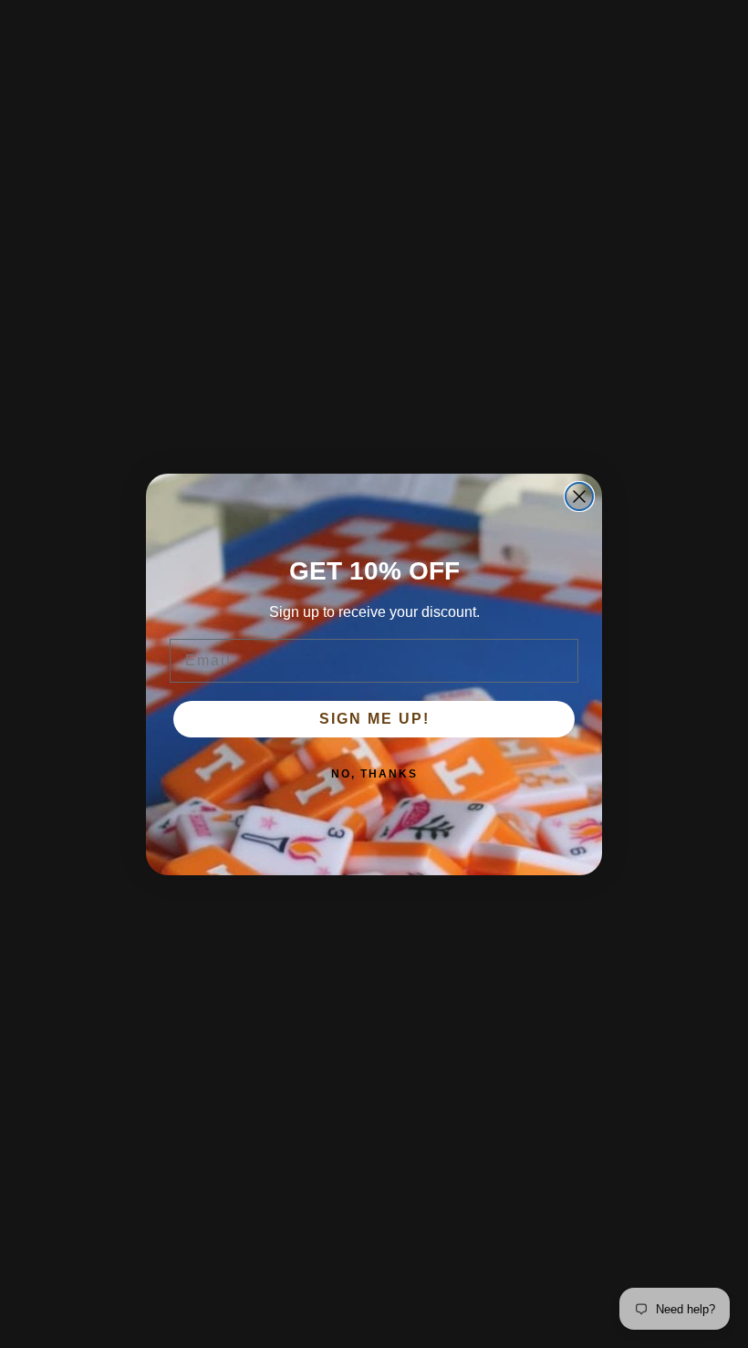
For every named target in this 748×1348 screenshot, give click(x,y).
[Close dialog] (579, 496)
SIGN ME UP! (374, 718)
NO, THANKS (374, 774)
